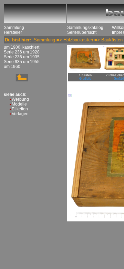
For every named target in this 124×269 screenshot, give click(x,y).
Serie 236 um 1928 (22, 52)
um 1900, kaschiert (21, 47)
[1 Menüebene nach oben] (16, 80)
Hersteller (13, 32)
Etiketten (20, 109)
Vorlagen (20, 113)
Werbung (20, 99)
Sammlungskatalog (85, 27)
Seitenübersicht (81, 32)
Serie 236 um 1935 (22, 56)
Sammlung (14, 27)
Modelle (19, 104)
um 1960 (12, 66)
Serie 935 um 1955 (22, 61)
